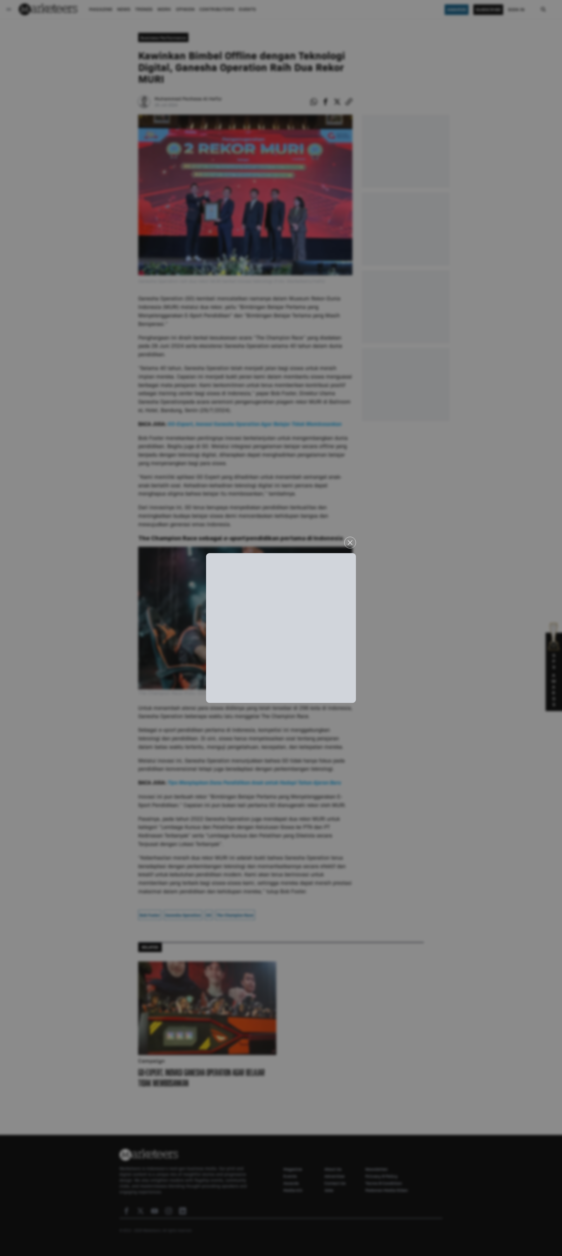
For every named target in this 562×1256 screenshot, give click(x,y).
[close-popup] (350, 542)
